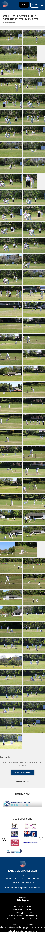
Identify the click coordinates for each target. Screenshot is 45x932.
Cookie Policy (13, 919)
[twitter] (23, 874)
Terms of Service (15, 916)
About (29, 906)
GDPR (29, 913)
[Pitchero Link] (23, 901)
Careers (29, 909)
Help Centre (18, 906)
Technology (18, 913)
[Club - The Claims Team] (14, 851)
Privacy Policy (31, 916)
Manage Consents (30, 919)
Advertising (17, 909)
